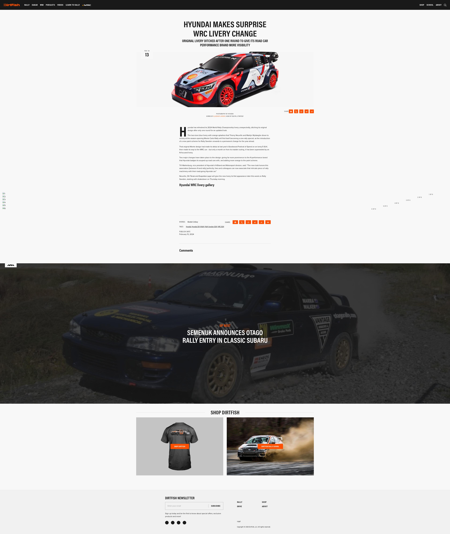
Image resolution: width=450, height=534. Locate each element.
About (439, 5)
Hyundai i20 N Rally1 (198, 226)
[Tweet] (296, 111)
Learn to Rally (73, 5)
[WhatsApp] (301, 111)
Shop (422, 5)
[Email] (268, 222)
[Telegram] (307, 111)
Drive (239, 506)
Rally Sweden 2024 (211, 226)
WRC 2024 (221, 226)
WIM (41, 5)
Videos (60, 5)
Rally (27, 5)
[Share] (291, 111)
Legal (239, 521)
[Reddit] (312, 111)
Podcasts (50, 5)
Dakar (35, 5)
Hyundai (188, 226)
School (430, 5)
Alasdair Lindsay (219, 116)
